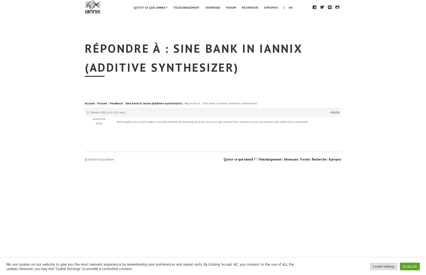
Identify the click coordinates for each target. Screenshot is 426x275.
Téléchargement (186, 7)
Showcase (212, 7)
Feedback (116, 103)
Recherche (250, 7)
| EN (288, 7)
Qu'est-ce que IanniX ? (240, 159)
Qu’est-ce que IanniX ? (150, 7)
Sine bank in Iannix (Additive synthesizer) (153, 103)
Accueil (90, 103)
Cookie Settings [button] (383, 266)
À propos (271, 7)
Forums (102, 103)
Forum (231, 7)
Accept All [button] (410, 266)
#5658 (335, 112)
